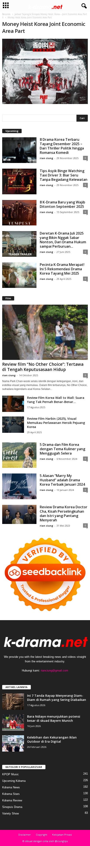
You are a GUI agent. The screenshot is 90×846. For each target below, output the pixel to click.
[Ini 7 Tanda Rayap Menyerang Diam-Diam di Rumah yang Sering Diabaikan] (13, 701)
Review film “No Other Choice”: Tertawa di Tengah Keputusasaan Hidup (42, 366)
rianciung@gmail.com (54, 670)
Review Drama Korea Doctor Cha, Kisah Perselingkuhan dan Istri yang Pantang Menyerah (63, 513)
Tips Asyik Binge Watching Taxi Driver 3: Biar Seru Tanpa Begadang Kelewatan (63, 175)
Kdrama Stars (11, 794)
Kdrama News (11, 787)
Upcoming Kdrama (14, 780)
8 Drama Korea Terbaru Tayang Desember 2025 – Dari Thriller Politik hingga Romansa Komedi (62, 146)
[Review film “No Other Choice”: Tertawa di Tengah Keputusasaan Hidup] (45, 332)
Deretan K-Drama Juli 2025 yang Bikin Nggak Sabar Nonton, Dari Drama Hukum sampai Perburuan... (63, 240)
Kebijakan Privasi (62, 834)
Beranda (6, 14)
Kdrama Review (12, 800)
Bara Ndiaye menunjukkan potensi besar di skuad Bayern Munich (53, 718)
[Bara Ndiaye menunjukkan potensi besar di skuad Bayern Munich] (13, 722)
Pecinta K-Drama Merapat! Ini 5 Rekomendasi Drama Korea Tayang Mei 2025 (62, 269)
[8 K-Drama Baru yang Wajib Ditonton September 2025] (19, 213)
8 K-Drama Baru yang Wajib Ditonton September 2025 (62, 204)
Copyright (41, 834)
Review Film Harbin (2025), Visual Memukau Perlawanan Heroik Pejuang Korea (56, 422)
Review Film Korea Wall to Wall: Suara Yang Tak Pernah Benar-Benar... (55, 400)
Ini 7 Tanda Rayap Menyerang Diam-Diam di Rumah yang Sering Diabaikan (56, 697)
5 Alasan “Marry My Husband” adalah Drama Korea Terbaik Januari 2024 (62, 480)
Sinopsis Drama (12, 807)
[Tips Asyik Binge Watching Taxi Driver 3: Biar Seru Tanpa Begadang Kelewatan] (19, 181)
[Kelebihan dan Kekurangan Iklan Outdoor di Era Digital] (13, 743)
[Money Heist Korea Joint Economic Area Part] (45, 71)
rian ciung (46, 158)
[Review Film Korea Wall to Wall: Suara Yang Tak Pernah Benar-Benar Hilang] (13, 404)
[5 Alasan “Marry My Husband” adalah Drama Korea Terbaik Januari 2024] (19, 486)
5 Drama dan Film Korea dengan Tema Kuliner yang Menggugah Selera (62, 449)
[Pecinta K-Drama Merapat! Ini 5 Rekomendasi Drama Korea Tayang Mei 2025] (19, 275)
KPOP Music (10, 774)
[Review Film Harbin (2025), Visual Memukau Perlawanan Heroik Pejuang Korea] (13, 424)
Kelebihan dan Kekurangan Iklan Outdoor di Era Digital (52, 739)
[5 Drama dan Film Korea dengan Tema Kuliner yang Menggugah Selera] (19, 455)
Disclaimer (24, 834)
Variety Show (10, 813)
